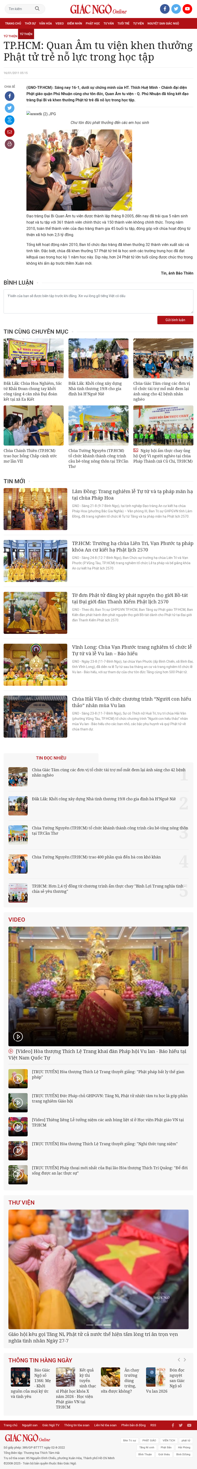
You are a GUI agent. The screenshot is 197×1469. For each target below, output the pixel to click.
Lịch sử (10, 34)
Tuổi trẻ (123, 23)
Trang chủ (13, 23)
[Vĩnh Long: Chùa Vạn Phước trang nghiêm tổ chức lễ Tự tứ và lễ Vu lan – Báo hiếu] (35, 665)
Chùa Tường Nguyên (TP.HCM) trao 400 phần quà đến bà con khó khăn (96, 857)
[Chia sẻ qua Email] (9, 132)
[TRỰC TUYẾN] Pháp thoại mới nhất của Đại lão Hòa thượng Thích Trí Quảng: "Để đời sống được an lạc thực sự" (110, 1170)
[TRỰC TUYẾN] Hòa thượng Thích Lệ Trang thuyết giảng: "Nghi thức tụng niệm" (105, 1143)
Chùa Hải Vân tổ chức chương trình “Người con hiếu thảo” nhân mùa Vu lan (131, 702)
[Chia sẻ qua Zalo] (9, 120)
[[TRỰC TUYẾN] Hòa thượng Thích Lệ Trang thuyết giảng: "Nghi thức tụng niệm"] (18, 1150)
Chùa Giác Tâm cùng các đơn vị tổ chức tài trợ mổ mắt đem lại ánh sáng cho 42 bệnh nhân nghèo (161, 391)
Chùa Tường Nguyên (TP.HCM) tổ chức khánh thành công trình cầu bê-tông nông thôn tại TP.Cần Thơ (98, 458)
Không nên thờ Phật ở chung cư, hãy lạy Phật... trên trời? (75, 1444)
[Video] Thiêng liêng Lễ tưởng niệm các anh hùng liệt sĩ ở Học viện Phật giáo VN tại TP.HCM (108, 1122)
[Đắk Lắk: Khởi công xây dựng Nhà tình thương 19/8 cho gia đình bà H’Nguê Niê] (98, 358)
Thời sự (30, 23)
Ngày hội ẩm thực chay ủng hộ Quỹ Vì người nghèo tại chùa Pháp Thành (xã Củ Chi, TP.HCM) (163, 456)
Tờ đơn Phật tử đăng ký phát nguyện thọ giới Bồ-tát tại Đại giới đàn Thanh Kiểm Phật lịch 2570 (130, 598)
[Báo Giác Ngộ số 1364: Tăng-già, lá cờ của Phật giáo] (110, 1437)
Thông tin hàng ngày (40, 1421)
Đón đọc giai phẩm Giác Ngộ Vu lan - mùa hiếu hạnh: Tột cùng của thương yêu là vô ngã (30, 1446)
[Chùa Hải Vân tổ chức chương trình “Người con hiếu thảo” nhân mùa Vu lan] (35, 717)
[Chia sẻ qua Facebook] (9, 96)
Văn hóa (45, 23)
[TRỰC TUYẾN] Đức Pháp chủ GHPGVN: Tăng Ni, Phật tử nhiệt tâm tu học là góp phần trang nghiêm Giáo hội (110, 1098)
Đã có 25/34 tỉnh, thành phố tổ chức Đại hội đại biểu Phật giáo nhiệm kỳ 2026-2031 (96, 1397)
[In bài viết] (9, 144)
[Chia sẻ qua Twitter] (9, 108)
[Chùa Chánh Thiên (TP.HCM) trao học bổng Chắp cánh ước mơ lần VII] (34, 425)
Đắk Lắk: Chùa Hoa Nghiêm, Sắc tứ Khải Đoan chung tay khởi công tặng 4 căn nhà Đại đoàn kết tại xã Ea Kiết (33, 391)
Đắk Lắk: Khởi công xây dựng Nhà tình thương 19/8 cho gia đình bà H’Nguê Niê (95, 389)
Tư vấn (109, 23)
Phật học (93, 23)
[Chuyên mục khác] (188, 34)
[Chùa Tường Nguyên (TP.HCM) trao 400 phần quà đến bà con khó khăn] (18, 864)
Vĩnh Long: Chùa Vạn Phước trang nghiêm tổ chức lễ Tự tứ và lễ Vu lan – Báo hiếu (132, 650)
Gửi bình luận (175, 320)
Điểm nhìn (74, 23)
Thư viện (21, 1202)
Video (59, 23)
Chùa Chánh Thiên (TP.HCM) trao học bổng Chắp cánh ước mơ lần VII (30, 456)
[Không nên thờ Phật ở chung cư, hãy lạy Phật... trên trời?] (65, 1437)
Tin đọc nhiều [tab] (51, 758)
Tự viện (138, 23)
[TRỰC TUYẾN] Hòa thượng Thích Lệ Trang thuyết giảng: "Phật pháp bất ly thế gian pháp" (108, 1074)
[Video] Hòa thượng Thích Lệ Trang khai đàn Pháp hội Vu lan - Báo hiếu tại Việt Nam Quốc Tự (97, 1054)
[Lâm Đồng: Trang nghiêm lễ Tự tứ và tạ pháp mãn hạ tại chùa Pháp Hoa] (35, 509)
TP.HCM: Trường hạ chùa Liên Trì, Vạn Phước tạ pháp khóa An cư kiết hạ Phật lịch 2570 (132, 546)
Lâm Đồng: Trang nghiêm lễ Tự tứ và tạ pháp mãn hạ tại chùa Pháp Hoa (132, 494)
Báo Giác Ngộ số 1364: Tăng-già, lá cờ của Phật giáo (120, 1444)
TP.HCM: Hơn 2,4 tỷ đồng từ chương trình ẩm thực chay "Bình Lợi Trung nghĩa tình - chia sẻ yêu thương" (108, 888)
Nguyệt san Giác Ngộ (163, 23)
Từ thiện (26, 34)
